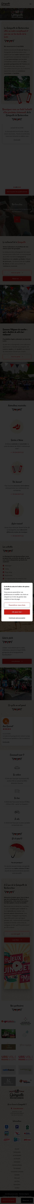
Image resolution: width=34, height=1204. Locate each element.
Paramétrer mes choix (17, 605)
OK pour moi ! (17, 612)
